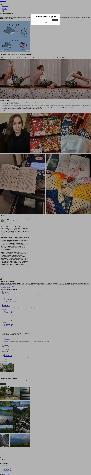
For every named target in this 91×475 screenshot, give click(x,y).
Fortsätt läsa (45, 22)
